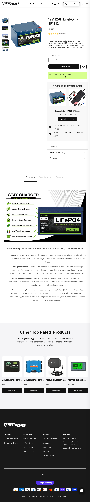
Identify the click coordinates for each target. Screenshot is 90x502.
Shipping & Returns (50, 439)
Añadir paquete (67, 119)
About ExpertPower (11, 439)
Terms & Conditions (50, 456)
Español (44, 475)
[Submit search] (66, 4)
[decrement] (51, 60)
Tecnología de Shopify (59, 496)
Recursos (46, 451)
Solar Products (28, 451)
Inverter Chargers (29, 447)
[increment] (62, 60)
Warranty (46, 443)
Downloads (47, 447)
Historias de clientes (11, 443)
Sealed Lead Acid (29, 439)
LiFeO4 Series (28, 443)
